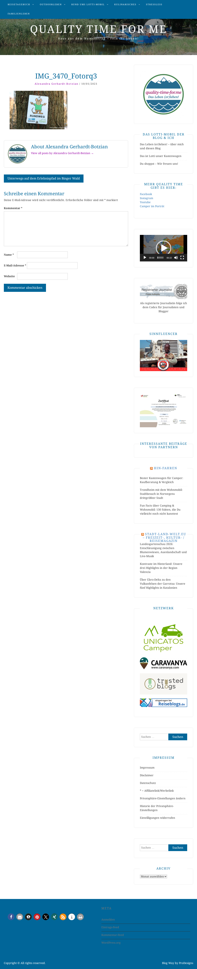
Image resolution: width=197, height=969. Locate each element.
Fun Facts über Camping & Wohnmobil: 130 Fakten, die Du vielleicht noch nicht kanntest (160, 509)
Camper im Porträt (152, 206)
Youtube (145, 202)
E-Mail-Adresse (15, 265)
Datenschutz (148, 783)
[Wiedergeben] (145, 258)
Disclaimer (147, 775)
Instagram (146, 198)
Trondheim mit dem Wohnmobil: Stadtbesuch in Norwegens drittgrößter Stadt (161, 493)
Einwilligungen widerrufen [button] (157, 817)
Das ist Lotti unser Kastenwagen (160, 156)
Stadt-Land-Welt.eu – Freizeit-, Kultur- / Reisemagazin (164, 537)
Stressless (154, 4)
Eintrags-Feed (110, 927)
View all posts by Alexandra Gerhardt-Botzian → (62, 153)
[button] (163, 248)
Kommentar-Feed (112, 934)
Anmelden (108, 919)
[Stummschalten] (176, 258)
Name (9, 254)
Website (9, 276)
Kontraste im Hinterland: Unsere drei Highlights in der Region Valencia (161, 567)
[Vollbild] (182, 258)
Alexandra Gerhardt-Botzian (56, 83)
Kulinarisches (125, 4)
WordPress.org (111, 942)
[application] (163, 248)
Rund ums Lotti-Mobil (88, 4)
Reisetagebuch (19, 4)
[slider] (160, 258)
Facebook (146, 194)
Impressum (147, 767)
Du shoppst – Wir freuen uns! (159, 163)
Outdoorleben (51, 4)
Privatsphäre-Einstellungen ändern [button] (162, 798)
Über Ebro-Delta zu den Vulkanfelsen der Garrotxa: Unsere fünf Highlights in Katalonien (162, 583)
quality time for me (98, 29)
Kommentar (13, 208)
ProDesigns (186, 963)
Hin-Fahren (165, 468)
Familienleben (19, 14)
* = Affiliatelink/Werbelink (157, 790)
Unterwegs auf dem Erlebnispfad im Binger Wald (44, 178)
